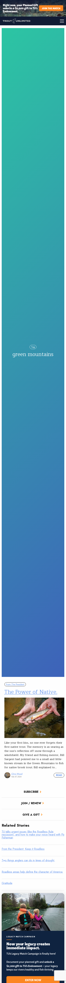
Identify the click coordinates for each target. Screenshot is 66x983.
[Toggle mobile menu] (49, 21)
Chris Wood (17, 773)
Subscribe (31, 792)
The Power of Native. (30, 691)
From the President (15, 684)
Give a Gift (31, 815)
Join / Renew (31, 803)
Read (59, 775)
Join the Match (51, 8)
